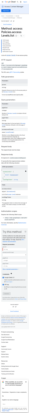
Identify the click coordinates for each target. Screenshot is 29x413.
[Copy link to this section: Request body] (13, 147)
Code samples (5, 368)
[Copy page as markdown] (21, 35)
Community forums (6, 349)
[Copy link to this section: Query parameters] (16, 100)
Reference (19, 17)
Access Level (11, 194)
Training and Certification (7, 374)
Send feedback (7, 24)
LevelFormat (9, 132)
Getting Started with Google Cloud (9, 366)
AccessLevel (14, 175)
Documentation (9, 16)
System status (5, 356)
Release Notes (5, 354)
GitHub (3, 363)
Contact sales (4, 342)
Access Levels (8, 92)
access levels (10, 55)
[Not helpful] (13, 21)
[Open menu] (2, 2)
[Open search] (18, 2)
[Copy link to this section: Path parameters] (15, 77)
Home (2, 16)
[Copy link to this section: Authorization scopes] (18, 211)
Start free (6, 10)
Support (3, 351)
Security (17, 16)
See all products (5, 334)
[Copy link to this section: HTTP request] (13, 60)
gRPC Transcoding (15, 72)
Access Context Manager (14, 7)
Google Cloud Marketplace (8, 339)
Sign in (25, 2)
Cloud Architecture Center (8, 371)
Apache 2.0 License (5, 320)
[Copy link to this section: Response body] (14, 155)
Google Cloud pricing (6, 337)
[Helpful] (11, 21)
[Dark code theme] (25, 171)
